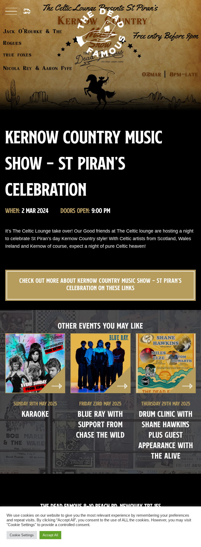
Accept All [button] (50, 535)
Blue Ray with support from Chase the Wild (100, 424)
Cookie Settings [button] (22, 535)
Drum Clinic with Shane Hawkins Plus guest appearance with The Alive (165, 434)
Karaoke (35, 413)
